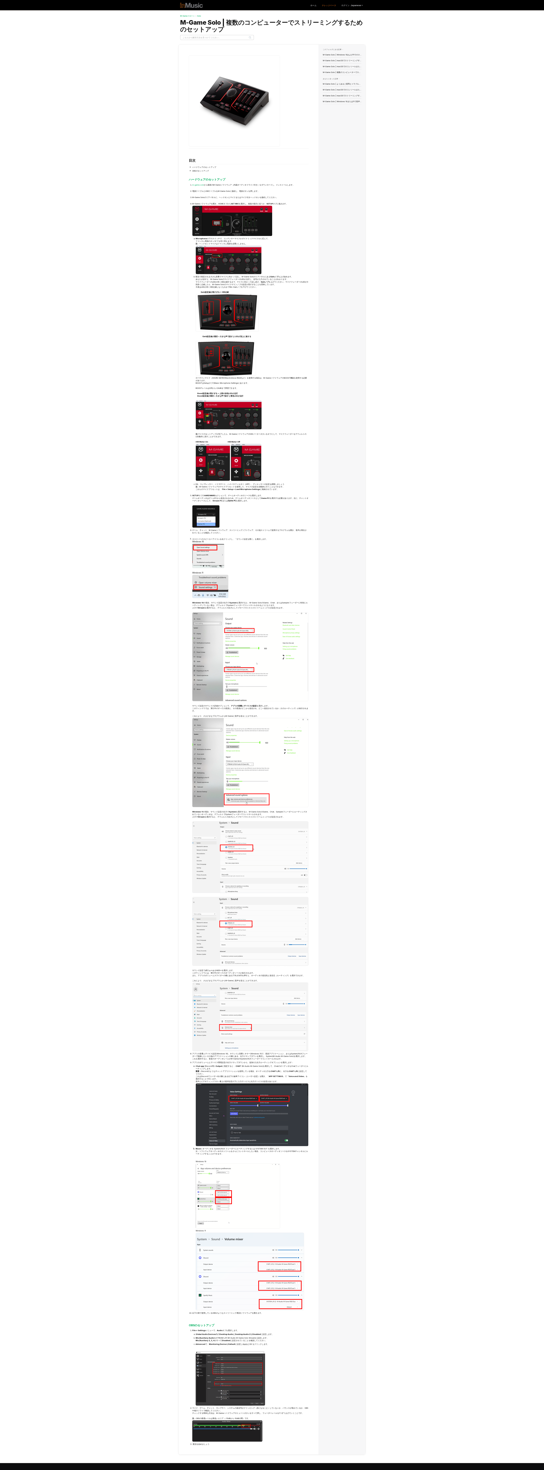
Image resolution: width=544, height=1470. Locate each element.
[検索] (250, 37)
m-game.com (198, 185)
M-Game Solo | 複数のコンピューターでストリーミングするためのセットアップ (342, 72)
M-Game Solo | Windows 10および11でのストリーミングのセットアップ (342, 55)
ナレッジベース (329, 5)
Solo (199, 16)
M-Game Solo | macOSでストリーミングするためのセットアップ (342, 60)
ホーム (313, 5)
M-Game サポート (187, 16)
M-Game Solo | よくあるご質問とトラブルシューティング (342, 84)
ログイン (345, 5)
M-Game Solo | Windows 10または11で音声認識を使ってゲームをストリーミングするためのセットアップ (342, 101)
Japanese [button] (356, 5)
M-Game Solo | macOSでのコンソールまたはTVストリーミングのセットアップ (342, 66)
